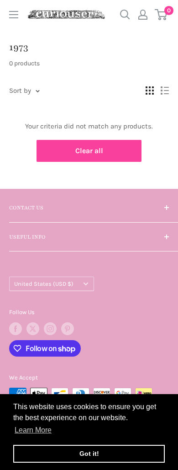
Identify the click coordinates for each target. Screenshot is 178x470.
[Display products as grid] (150, 90)
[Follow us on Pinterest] (67, 328)
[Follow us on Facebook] (15, 328)
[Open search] (125, 15)
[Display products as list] (165, 90)
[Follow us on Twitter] (32, 328)
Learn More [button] (33, 430)
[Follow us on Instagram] (50, 328)
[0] (161, 14)
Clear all (89, 150)
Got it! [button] (89, 453)
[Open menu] (13, 14)
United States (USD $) (43, 283)
